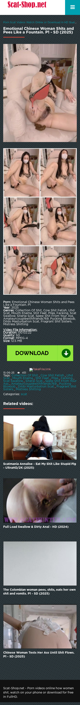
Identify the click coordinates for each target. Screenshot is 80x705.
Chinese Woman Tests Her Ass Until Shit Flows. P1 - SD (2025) (38, 654)
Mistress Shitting (28, 389)
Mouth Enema (22, 378)
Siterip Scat (34, 381)
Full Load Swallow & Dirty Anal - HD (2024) (35, 527)
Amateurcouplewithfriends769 (34, 384)
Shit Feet (42, 378)
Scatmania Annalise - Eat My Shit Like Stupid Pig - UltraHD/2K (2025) (39, 466)
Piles (54, 378)
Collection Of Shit (25, 375)
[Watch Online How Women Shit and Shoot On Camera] (26, 7)
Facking (67, 378)
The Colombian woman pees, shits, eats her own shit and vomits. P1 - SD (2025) (39, 592)
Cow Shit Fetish (52, 375)
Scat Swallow (13, 381)
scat (24, 394)
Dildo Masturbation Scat (36, 386)
